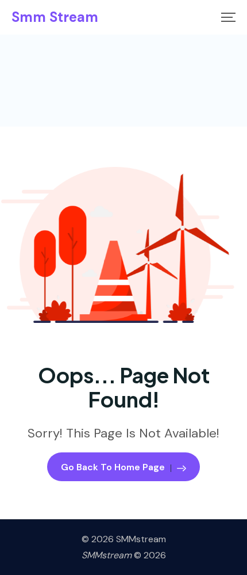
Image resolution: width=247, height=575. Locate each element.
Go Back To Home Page (113, 467)
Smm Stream (54, 17)
